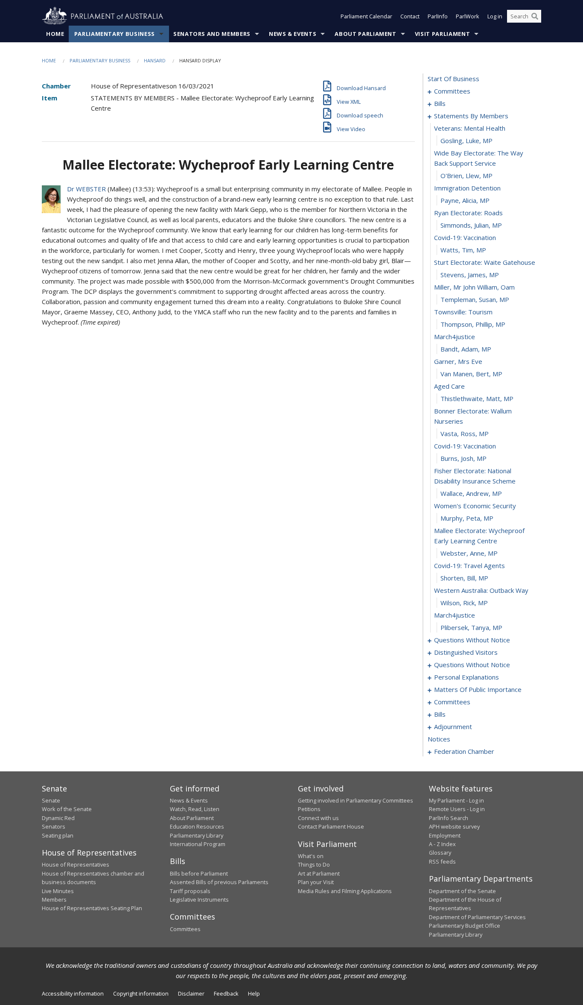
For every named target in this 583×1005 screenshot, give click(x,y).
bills (440, 103)
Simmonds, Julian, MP (471, 225)
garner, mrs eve (458, 361)
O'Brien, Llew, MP (466, 175)
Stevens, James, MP (469, 274)
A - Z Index (442, 844)
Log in (494, 16)
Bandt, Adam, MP (465, 349)
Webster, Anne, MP (469, 553)
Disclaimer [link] (191, 993)
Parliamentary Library (196, 835)
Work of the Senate (67, 809)
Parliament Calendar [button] (366, 16)
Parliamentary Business (114, 34)
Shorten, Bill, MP (464, 578)
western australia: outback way (481, 590)
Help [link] (254, 993)
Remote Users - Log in (457, 809)
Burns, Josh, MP (463, 458)
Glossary (440, 852)
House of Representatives (75, 864)
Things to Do (314, 864)
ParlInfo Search (448, 818)
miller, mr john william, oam (474, 287)
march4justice (454, 336)
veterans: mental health (469, 128)
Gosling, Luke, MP (466, 140)
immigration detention (467, 188)
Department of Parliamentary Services (477, 917)
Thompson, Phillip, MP (472, 324)
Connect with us (318, 818)
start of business (453, 78)
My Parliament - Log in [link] (456, 800)
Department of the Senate (462, 891)
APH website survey (454, 826)
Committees (185, 929)
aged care (449, 386)
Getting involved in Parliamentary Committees (355, 800)
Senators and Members (212, 34)
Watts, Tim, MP (463, 250)
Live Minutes (58, 891)
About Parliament (365, 34)
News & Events (292, 34)
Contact (410, 16)
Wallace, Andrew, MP (471, 493)
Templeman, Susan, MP (474, 299)
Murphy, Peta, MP (466, 518)
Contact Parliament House (331, 826)
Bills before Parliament (199, 873)
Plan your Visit (316, 882)
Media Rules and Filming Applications (345, 891)
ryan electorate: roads (468, 212)
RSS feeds (442, 861)
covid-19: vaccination (465, 237)
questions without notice (472, 640)
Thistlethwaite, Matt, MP (476, 398)
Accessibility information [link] (73, 993)
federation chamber (464, 751)
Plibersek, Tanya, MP (471, 627)
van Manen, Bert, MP (471, 373)
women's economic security (475, 505)
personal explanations (466, 677)
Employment (445, 835)
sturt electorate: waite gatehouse (484, 262)
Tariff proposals (190, 891)
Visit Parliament (442, 34)
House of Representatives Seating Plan (92, 908)
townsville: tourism (463, 312)
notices (439, 739)
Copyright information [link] (141, 993)
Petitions (309, 809)
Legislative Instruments (199, 899)
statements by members (471, 115)
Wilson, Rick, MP (464, 602)
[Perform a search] (534, 16)
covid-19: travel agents (469, 565)
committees (452, 91)
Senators (53, 826)
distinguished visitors (466, 652)
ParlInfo (438, 16)
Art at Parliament (319, 873)
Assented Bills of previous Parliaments (219, 882)
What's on (311, 856)
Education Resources (197, 826)
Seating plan (57, 835)
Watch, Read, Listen (194, 809)
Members (54, 899)
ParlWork (467, 16)
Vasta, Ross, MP (464, 433)
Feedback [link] (226, 993)
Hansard (155, 60)
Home (55, 34)
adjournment (453, 726)
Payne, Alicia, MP (465, 200)
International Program (197, 844)
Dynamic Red (58, 818)
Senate (51, 800)
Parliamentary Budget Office (464, 925)
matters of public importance (478, 689)
